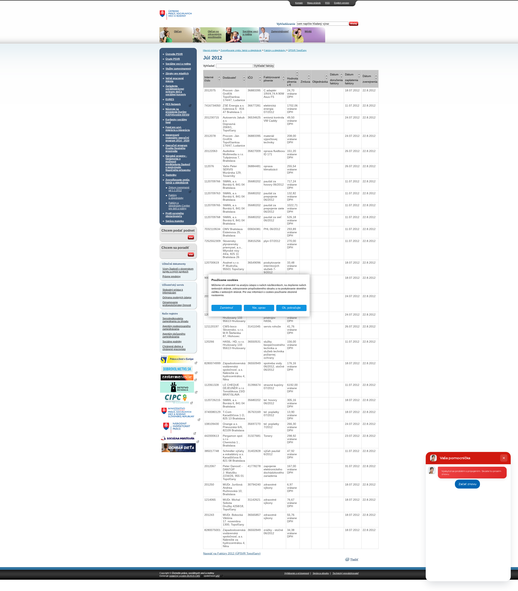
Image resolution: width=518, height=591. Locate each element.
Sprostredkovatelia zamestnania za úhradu (175, 320)
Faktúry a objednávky (176, 196)
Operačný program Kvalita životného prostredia (176, 148)
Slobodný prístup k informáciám (172, 291)
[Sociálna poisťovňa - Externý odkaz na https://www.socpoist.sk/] (179, 441)
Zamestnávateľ (280, 31)
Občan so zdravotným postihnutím (215, 34)
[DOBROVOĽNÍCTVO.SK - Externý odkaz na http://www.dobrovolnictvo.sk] (178, 372)
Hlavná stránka (210, 50)
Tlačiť (354, 559)
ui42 (217, 576)
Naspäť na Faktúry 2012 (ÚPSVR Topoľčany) (232, 553)
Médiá (308, 31)
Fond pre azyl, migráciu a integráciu (178, 129)
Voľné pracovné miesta (175, 80)
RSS (327, 3)
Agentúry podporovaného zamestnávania (176, 327)
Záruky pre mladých (177, 73)
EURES (170, 99)
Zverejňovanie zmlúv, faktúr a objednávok (178, 181)
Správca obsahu (321, 573)
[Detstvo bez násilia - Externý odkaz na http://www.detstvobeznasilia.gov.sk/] (178, 391)
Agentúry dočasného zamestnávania (173, 335)
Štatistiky (171, 175)
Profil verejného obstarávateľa (175, 215)
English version (341, 3)
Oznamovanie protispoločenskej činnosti (176, 304)
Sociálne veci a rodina (250, 33)
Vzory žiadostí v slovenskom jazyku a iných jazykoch (177, 270)
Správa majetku (175, 221)
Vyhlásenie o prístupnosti (296, 573)
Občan (178, 31)
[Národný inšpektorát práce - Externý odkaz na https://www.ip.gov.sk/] (178, 433)
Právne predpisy (171, 276)
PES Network (173, 104)
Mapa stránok (314, 3)
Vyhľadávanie (286, 23)
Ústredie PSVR (174, 54)
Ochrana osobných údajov (176, 297)
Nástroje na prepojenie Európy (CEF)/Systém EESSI (177, 112)
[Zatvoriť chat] (503, 458)
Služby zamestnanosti (178, 68)
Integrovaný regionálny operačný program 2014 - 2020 (177, 138)
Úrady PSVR (173, 59)
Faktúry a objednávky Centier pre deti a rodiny (179, 206)
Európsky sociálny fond (176, 121)
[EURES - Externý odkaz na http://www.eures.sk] (178, 362)
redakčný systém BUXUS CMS (184, 576)
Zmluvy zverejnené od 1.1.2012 (179, 189)
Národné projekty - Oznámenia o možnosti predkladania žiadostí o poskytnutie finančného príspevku (178, 163)
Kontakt (299, 3)
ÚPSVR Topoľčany (297, 50)
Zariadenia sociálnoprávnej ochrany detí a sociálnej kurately (176, 90)
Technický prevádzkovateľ (345, 573)
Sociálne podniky (172, 341)
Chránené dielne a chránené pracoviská (174, 348)
